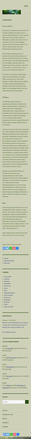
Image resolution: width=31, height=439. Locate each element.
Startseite (5, 427)
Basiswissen (7, 297)
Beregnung (9, 376)
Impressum (7, 263)
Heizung (9, 385)
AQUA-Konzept (8, 295)
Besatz (6, 288)
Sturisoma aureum (11, 357)
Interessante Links (8, 306)
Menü (26, 6)
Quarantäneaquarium (9, 293)
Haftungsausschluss (9, 260)
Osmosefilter (10, 348)
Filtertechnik (7, 283)
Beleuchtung (10, 367)
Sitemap (6, 258)
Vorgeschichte (7, 276)
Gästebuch (7, 302)
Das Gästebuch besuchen (9, 332)
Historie (4, 418)
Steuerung (6, 281)
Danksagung (7, 300)
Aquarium (6, 279)
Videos (6, 304)
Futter (5, 290)
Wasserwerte (7, 286)
